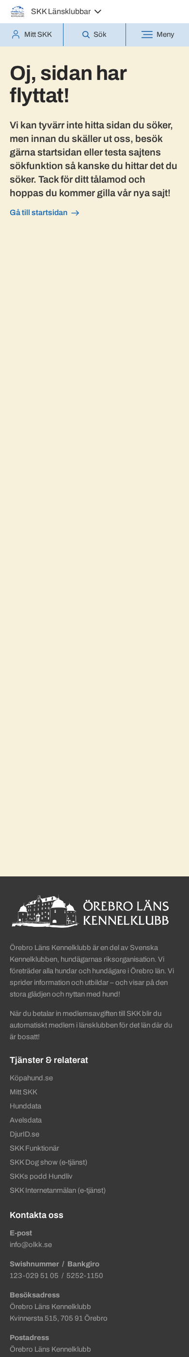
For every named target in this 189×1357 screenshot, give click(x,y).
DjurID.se (24, 1134)
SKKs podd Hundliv (41, 1176)
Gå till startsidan (38, 212)
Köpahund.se (31, 1078)
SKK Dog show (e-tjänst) (48, 1162)
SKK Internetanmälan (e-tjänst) (58, 1190)
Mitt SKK (23, 1092)
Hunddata (25, 1106)
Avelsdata (26, 1120)
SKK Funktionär (34, 1148)
